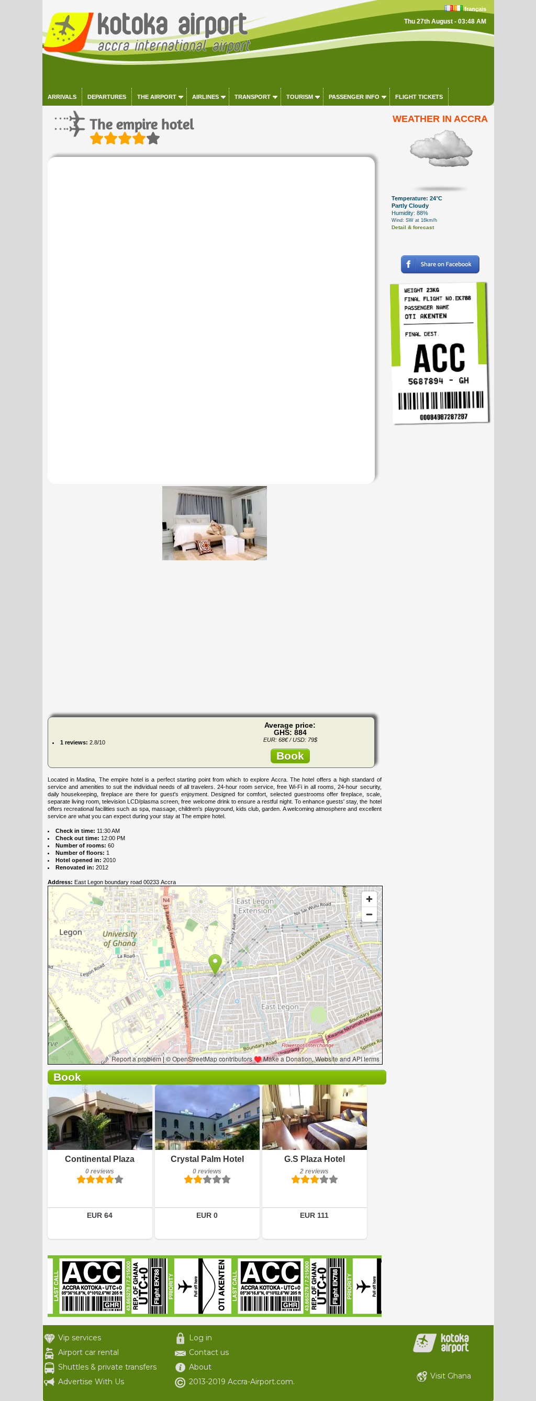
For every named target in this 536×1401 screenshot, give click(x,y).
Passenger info (354, 97)
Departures (106, 97)
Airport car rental (88, 1352)
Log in (200, 1337)
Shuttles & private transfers (107, 1367)
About (200, 1367)
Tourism (299, 97)
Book (290, 756)
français (475, 9)
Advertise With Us (91, 1381)
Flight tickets (419, 97)
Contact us (209, 1352)
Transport (252, 97)
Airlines (205, 97)
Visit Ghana (450, 1376)
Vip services (79, 1337)
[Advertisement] (215, 635)
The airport (156, 97)
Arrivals (62, 97)
